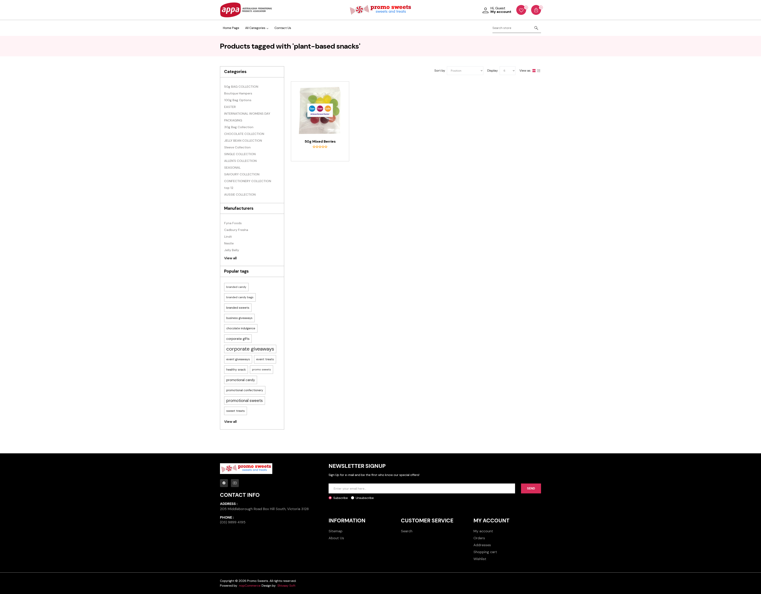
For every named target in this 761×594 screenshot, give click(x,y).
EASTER (230, 107)
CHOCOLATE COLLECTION (244, 134)
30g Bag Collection (238, 127)
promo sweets (261, 369)
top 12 (228, 188)
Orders (479, 538)
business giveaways (239, 318)
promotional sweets (244, 400)
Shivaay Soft (286, 585)
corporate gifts (238, 338)
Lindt (228, 237)
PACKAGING (233, 120)
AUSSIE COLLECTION (240, 194)
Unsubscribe (365, 498)
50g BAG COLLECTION (241, 87)
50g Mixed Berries (320, 141)
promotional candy (240, 380)
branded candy (236, 287)
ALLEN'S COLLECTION (240, 161)
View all (230, 258)
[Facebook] (224, 483)
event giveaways (238, 359)
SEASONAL (232, 167)
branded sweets (237, 308)
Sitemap (335, 531)
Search (406, 531)
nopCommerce (250, 585)
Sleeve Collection (237, 147)
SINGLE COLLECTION (240, 154)
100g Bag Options (237, 100)
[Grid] (534, 70)
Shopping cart (485, 552)
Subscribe (340, 498)
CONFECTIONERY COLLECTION (247, 181)
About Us (336, 538)
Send (531, 488)
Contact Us (282, 28)
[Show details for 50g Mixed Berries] (320, 110)
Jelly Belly (231, 250)
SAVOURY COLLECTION (241, 174)
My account (483, 531)
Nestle (229, 243)
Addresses (482, 545)
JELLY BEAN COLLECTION (243, 140)
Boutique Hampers (238, 93)
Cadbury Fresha (236, 230)
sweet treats (235, 411)
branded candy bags (239, 297)
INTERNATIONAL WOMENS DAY (247, 113)
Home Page (231, 28)
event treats (265, 359)
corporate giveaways (250, 349)
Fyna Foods (233, 223)
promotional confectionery (244, 390)
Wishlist (479, 559)
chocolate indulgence (240, 328)
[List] (538, 70)
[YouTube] (235, 483)
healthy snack (236, 370)
